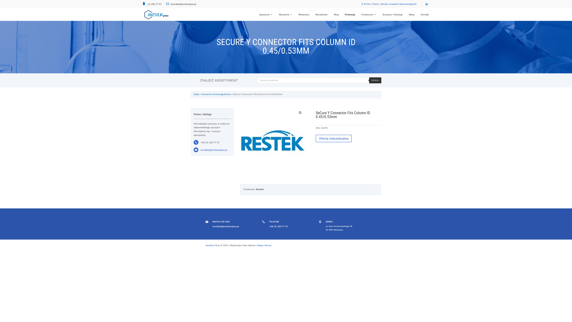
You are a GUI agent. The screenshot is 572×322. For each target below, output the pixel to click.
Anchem (210, 245)
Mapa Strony (264, 245)
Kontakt (425, 14)
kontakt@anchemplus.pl (214, 150)
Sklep (411, 14)
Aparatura (264, 14)
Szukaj (375, 80)
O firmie (366, 4)
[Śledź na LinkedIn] (426, 4)
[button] (300, 112)
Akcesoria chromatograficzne (216, 94)
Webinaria (303, 14)
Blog (336, 14)
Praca (375, 4)
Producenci (367, 14)
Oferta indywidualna (333, 138)
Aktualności (321, 14)
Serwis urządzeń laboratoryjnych (398, 4)
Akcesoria (284, 14)
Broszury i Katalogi (392, 14)
